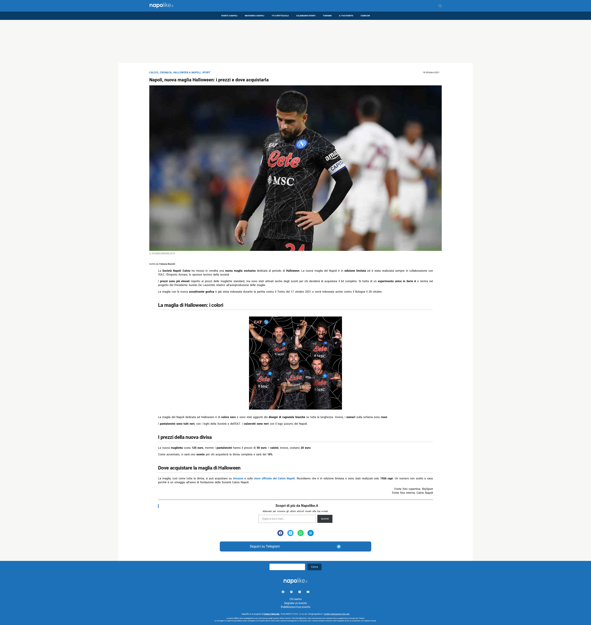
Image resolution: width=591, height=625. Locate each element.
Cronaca (166, 72)
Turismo (327, 15)
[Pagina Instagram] (291, 592)
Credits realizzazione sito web (337, 614)
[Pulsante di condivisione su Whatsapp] (301, 533)
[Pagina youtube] (308, 592)
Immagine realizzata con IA (163, 253)
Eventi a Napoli (229, 15)
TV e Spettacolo (280, 15)
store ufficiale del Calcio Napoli (274, 478)
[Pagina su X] (300, 592)
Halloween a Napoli (187, 72)
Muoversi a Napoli (254, 15)
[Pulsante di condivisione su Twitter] (290, 533)
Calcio (153, 72)
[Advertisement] (295, 41)
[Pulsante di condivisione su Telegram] (311, 533)
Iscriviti (325, 518)
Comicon (365, 15)
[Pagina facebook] (283, 592)
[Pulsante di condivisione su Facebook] (280, 533)
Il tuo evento (346, 15)
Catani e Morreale (272, 614)
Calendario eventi (306, 15)
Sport (206, 72)
